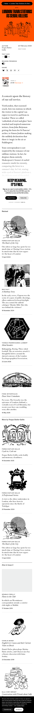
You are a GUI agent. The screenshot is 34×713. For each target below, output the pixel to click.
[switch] (3, 63)
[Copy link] (18, 70)
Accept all (19, 709)
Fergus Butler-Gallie (7, 49)
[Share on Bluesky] (3, 70)
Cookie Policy (20, 706)
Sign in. (23, 202)
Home (6, 4)
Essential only (7, 709)
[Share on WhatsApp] (10, 70)
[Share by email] (14, 70)
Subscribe (23, 198)
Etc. (17, 7)
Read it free (11, 198)
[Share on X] (7, 70)
